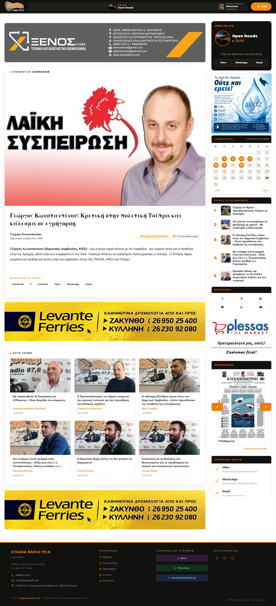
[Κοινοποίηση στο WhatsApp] (241, 307)
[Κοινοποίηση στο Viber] (222, 307)
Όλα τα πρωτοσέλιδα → (256, 448)
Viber (57, 284)
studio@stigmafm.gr (183, 577)
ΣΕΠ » (266, 190)
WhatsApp (73, 284)
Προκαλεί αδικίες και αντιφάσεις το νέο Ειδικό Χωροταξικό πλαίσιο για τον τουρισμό (249, 276)
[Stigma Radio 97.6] (14, 6)
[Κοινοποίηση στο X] (241, 298)
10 (215, 165)
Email (88, 284)
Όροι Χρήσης (258, 600)
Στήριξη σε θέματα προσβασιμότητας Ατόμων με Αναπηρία (250, 210)
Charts (107, 574)
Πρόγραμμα (109, 568)
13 (241, 165)
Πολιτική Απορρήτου (238, 600)
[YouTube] (225, 558)
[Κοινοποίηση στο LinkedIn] (260, 298)
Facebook (18, 284)
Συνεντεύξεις (110, 562)
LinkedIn (43, 284)
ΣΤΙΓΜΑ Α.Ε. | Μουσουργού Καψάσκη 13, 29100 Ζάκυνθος (46, 585)
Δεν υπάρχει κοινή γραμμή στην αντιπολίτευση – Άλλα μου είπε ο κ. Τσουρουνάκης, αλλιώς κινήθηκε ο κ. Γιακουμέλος (249, 258)
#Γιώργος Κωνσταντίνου (154, 236)
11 (224, 165)
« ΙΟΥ (216, 190)
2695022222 (23, 575)
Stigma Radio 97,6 (30, 598)
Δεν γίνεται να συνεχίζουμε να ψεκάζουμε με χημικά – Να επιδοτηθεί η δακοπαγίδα (250, 224)
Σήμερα (107, 556)
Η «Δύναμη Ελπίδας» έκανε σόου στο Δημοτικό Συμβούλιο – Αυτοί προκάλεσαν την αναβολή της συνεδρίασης (251, 240)
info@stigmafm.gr (27, 580)
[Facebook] (217, 558)
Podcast (108, 580)
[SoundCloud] (232, 558)
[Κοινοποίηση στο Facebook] (222, 298)
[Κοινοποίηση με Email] (260, 307)
